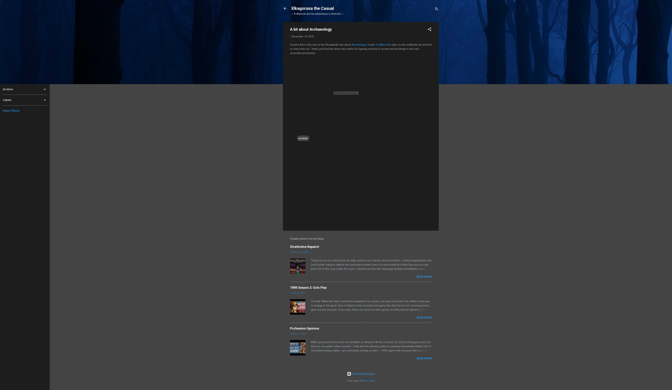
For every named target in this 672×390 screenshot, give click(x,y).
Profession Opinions (304, 328)
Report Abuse (11, 110)
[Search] (437, 9)
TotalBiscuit (382, 44)
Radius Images (368, 381)
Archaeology (359, 44)
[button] (430, 30)
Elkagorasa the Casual (312, 8)
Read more (424, 276)
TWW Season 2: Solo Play (308, 287)
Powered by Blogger (363, 373)
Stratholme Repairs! (304, 247)
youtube (303, 138)
